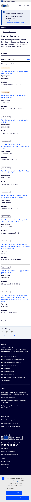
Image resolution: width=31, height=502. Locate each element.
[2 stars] (4, 331)
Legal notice (5, 464)
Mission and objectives (8, 397)
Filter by (4, 53)
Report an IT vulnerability (8, 451)
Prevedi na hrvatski (11, 21)
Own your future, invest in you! (10, 426)
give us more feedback (10, 336)
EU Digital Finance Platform (9, 423)
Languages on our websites (9, 455)
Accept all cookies (14, 493)
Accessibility (5, 468)
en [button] (20, 5)
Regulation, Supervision (9, 31)
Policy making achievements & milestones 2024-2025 (13, 401)
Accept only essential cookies (18, 498)
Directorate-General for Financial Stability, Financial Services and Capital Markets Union (14, 393)
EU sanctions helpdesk (8, 420)
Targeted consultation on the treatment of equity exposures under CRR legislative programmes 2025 (15, 246)
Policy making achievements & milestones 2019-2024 (13, 407)
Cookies (3, 458)
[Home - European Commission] (5, 5)
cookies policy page (13, 481)
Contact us (4, 448)
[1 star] (3, 331)
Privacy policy (5, 461)
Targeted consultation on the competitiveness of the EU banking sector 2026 (15, 146)
